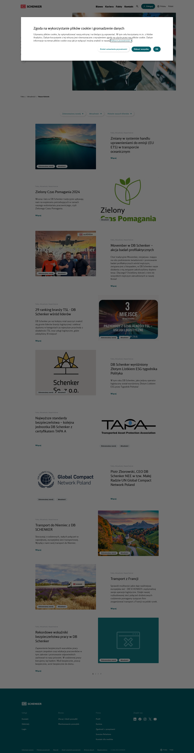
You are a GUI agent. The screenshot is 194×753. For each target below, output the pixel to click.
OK (156, 49)
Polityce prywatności (120, 40)
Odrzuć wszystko (141, 49)
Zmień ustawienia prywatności (113, 49)
